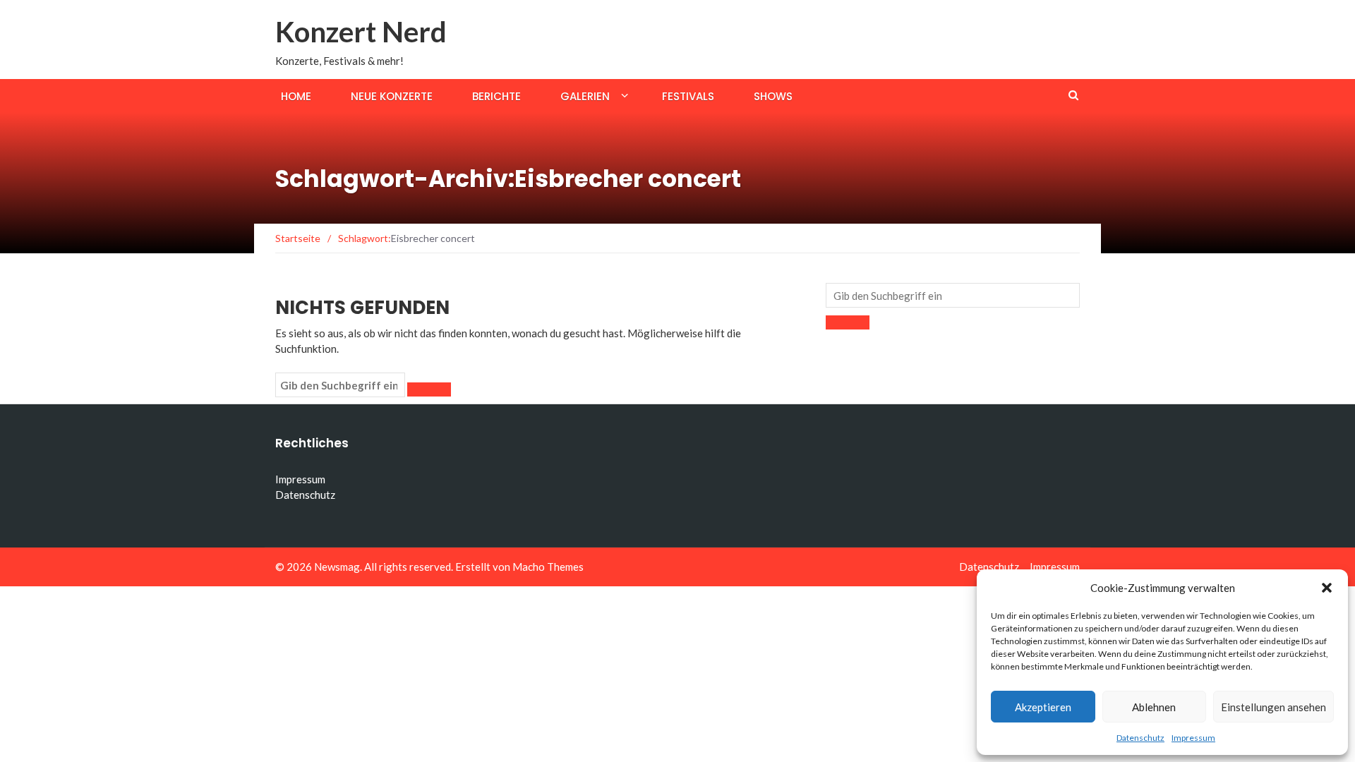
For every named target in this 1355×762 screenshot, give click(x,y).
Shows (773, 96)
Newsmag (337, 566)
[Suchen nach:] (340, 385)
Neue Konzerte (392, 96)
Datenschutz (1140, 737)
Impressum (1193, 737)
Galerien (585, 96)
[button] (1327, 588)
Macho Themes (548, 566)
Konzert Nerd (361, 32)
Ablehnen (1154, 707)
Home (296, 96)
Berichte (496, 96)
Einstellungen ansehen (1273, 707)
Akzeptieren (1043, 707)
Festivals (688, 96)
